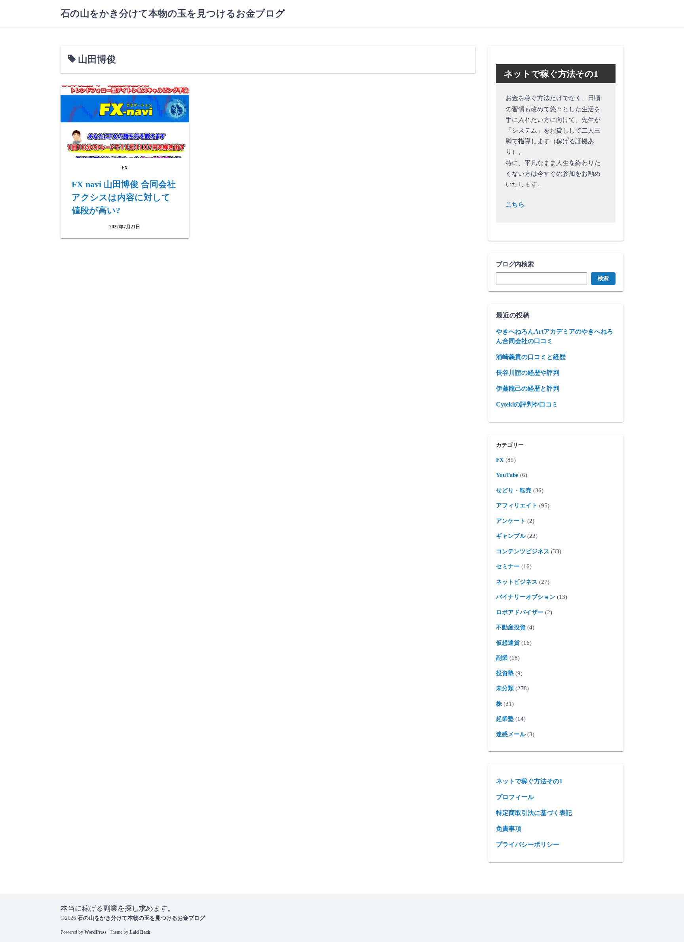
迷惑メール (511, 734)
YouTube (507, 475)
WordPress (95, 932)
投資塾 (505, 673)
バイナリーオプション (525, 597)
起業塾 (505, 719)
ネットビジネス (517, 582)
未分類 (505, 688)
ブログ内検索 (515, 264)
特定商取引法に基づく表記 (534, 812)
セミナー (508, 566)
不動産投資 (511, 627)
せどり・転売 (514, 490)
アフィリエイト (517, 505)
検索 (603, 278)
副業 (502, 658)
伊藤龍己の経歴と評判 (527, 388)
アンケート (511, 521)
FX (500, 460)
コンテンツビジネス (522, 551)
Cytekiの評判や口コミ (527, 404)
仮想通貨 (508, 643)
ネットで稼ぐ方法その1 (529, 781)
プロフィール (515, 797)
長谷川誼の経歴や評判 (527, 372)
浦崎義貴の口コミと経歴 (531, 356)
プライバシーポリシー (527, 844)
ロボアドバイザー (519, 612)
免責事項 (508, 828)
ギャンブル (511, 536)
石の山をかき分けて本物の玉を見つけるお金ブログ (173, 13)
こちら (514, 204)
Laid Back (139, 932)
